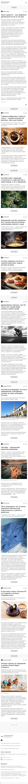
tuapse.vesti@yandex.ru (8, 759)
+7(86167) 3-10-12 (7, 757)
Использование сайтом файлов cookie (10, 748)
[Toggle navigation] (26, 2)
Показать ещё (14, 724)
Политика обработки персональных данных (11, 745)
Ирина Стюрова (6, 11)
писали (5, 98)
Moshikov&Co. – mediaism (14, 778)
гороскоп (4, 102)
